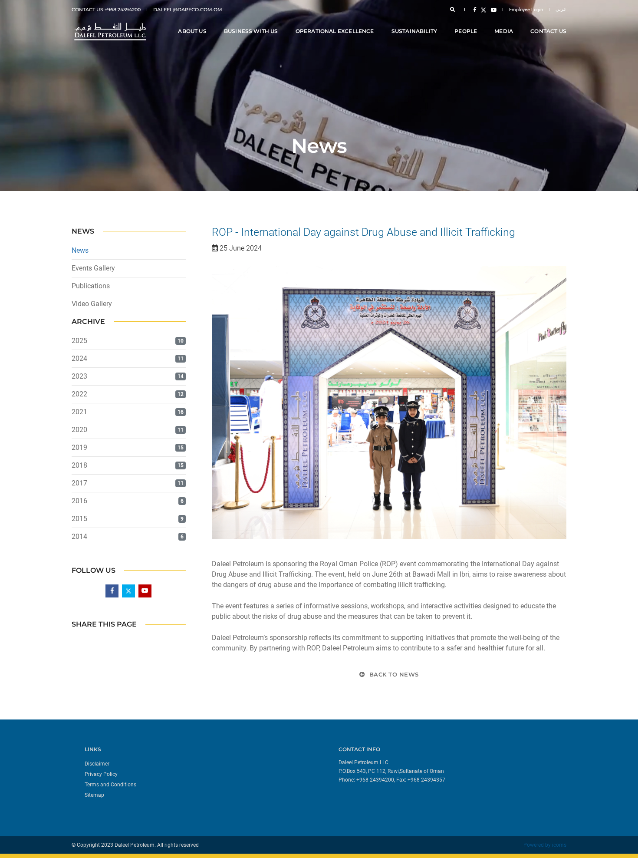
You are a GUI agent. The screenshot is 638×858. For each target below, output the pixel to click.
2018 (79, 465)
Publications (91, 286)
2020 (79, 430)
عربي (561, 9)
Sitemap (94, 795)
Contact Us (548, 31)
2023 (79, 376)
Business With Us (251, 31)
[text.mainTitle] (109, 31)
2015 (79, 519)
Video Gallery (92, 304)
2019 (79, 447)
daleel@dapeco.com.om (187, 10)
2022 (79, 394)
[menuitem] (198, 763)
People (465, 31)
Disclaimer (97, 764)
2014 (79, 536)
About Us (192, 31)
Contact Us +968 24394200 (106, 10)
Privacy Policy (101, 774)
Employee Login (526, 10)
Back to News (393, 674)
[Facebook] (475, 10)
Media (503, 31)
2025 (79, 341)
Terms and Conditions (110, 785)
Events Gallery (93, 268)
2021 (79, 412)
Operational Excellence (335, 31)
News (80, 250)
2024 (79, 358)
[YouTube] (492, 10)
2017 (79, 483)
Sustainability (414, 31)
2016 (79, 501)
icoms (559, 845)
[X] (483, 10)
